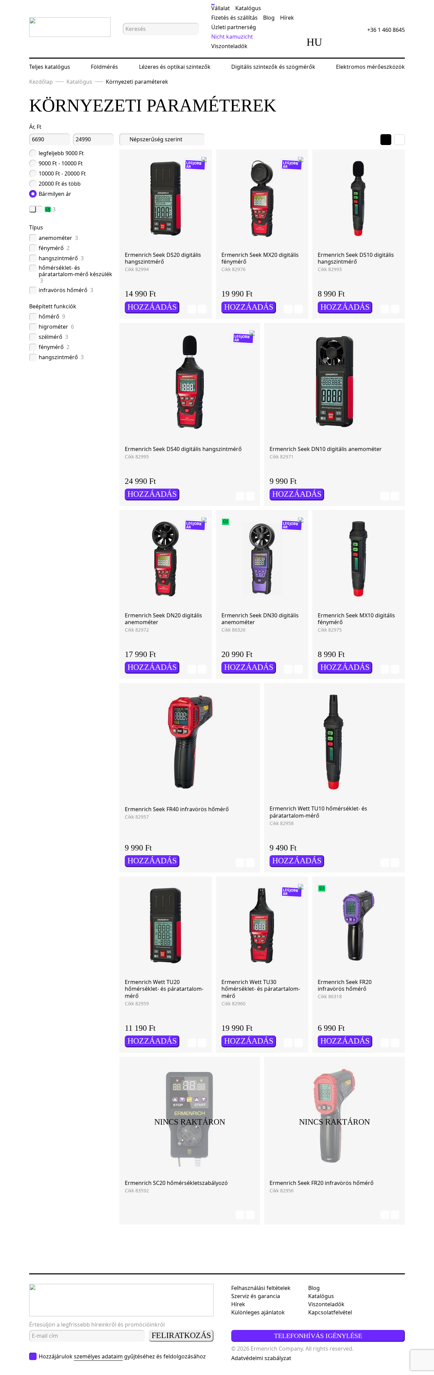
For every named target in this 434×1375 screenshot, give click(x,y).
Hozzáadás (152, 307)
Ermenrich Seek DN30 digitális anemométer (260, 619)
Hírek (287, 17)
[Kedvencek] (357, 42)
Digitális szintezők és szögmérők (273, 66)
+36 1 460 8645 (386, 30)
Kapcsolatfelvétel (330, 1312)
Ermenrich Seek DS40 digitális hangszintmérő (183, 449)
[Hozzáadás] (192, 309)
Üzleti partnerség (233, 27)
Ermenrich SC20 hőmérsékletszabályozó (176, 1182)
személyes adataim (98, 1356)
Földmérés (104, 66)
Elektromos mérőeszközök (370, 66)
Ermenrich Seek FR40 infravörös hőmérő (177, 809)
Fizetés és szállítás (234, 17)
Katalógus (248, 8)
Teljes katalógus (49, 66)
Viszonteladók (229, 46)
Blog (269, 17)
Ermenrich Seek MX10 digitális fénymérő (356, 619)
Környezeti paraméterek (137, 81)
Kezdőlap (41, 81)
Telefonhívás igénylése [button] (318, 1335)
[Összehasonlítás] (339, 42)
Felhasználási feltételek (261, 1288)
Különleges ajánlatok (258, 1312)
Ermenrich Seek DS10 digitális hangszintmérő (356, 258)
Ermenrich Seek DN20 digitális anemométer (163, 619)
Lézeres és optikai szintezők (175, 66)
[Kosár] (376, 42)
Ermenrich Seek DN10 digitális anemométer (326, 449)
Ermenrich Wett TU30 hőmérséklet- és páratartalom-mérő (260, 989)
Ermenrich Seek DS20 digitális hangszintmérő (163, 258)
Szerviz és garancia (255, 1296)
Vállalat (220, 8)
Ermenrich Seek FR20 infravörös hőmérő (345, 985)
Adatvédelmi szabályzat (261, 1358)
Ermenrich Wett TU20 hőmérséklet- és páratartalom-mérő (164, 989)
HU (314, 42)
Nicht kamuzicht (232, 36)
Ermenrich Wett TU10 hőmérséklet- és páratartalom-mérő (318, 812)
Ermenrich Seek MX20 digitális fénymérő (260, 258)
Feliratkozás (181, 1335)
